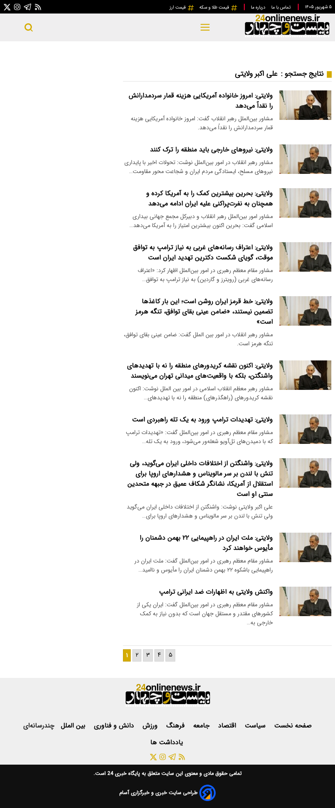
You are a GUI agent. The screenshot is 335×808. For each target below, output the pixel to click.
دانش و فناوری (115, 725)
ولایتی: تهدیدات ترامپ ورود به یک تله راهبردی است (202, 419)
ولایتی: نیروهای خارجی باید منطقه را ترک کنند (211, 149)
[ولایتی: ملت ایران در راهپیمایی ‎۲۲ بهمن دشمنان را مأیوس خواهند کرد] (305, 547)
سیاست (256, 725)
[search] (28, 27)
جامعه (202, 725)
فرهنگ (176, 725)
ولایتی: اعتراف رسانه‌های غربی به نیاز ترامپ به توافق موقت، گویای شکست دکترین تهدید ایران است (203, 252)
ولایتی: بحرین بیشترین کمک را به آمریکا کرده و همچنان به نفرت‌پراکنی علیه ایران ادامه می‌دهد (209, 198)
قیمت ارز (178, 7)
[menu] (205, 27)
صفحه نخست (293, 725)
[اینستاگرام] (17, 7)
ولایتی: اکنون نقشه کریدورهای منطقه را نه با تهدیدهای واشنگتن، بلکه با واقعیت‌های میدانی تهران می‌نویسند (200, 370)
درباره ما (258, 7)
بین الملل (74, 725)
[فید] (38, 7)
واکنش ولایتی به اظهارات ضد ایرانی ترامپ (216, 592)
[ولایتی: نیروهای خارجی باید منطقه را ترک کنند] (305, 158)
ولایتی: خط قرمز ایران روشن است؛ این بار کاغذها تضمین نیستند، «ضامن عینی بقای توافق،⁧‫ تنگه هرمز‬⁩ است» (204, 311)
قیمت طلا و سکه (214, 7)
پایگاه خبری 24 (123, 774)
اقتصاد (228, 725)
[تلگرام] (27, 7)
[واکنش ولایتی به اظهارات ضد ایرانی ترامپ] (305, 601)
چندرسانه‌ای (38, 725)
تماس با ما (281, 7)
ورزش (151, 725)
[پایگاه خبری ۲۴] (287, 36)
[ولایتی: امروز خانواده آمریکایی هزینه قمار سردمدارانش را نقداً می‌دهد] (305, 104)
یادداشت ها (167, 742)
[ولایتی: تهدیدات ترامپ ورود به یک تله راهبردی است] (305, 428)
